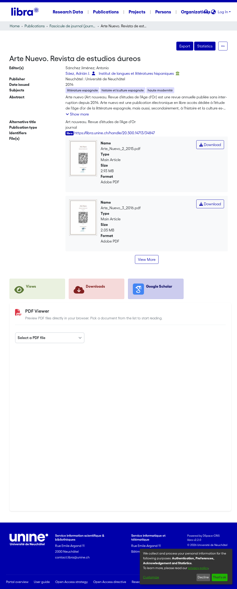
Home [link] (15, 26)
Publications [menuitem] (106, 11)
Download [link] (212, 145)
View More (147, 259)
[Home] (25, 12)
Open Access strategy (71, 582)
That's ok (219, 577)
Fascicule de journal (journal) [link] (73, 26)
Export (184, 46)
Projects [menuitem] (137, 11)
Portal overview (17, 582)
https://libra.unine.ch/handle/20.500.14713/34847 (114, 133)
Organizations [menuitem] (195, 11)
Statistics (204, 46)
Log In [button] (223, 12)
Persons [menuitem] (163, 11)
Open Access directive (109, 582)
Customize (151, 577)
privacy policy (198, 568)
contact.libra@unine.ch (72, 557)
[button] (206, 12)
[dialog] (186, 566)
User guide (42, 582)
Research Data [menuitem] (68, 11)
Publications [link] (35, 26)
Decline (203, 577)
